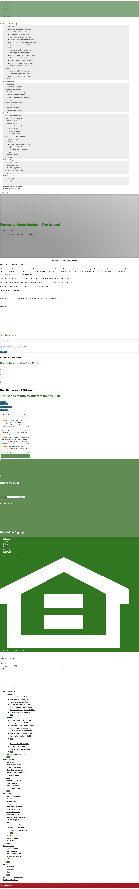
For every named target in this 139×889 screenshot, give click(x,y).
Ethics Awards (11, 121)
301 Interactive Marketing (18, 650)
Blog (8, 183)
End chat (3, 668)
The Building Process (14, 168)
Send (15, 666)
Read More (26, 426)
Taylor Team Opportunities (20, 144)
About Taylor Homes (14, 118)
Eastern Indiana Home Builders (21, 60)
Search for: (3, 497)
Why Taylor (7, 113)
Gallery (5, 176)
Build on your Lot (6, 407)
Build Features (11, 105)
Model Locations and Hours (16, 79)
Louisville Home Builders (19, 32)
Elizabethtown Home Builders (21, 45)
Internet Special (8, 519)
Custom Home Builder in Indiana (13, 491)
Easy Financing (12, 165)
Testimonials (4, 410)
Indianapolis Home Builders (20, 53)
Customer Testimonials (15, 126)
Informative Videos (13, 128)
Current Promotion (13, 115)
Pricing (9, 100)
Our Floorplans (8, 81)
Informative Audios (13, 131)
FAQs (8, 173)
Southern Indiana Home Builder (21, 63)
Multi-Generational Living (15, 92)
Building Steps (8, 160)
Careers (9, 142)
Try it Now (3, 352)
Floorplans (10, 84)
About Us (3, 402)
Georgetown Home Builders (20, 37)
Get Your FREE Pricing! (11, 189)
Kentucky (10, 26)
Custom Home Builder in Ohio (12, 493)
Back (11, 715)
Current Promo (6, 885)
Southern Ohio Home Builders (21, 76)
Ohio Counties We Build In (19, 71)
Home (2, 235)
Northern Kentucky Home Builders (23, 42)
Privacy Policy (14, 556)
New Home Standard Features (17, 97)
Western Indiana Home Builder (21, 66)
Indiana (9, 47)
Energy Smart (11, 123)
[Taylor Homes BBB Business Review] (11, 476)
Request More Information (13, 186)
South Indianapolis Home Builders (22, 55)
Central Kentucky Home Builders (22, 40)
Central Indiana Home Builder (21, 58)
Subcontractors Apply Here (11, 517)
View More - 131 (15, 456)
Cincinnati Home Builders (19, 74)
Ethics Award (4, 404)
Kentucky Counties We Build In (21, 29)
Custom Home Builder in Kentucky (13, 489)
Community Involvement (15, 136)
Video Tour (10, 181)
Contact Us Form (8, 524)
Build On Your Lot (13, 134)
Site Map (5, 526)
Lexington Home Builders (19, 34)
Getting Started (12, 162)
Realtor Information (9, 514)
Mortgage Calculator (14, 102)
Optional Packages (13, 110)
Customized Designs (14, 87)
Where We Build (9, 691)
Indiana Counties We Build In (20, 50)
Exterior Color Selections (15, 94)
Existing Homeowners (14, 170)
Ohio (8, 68)
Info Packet (10, 157)
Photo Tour (10, 178)
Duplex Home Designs (14, 89)
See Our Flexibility (13, 108)
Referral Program (12, 139)
